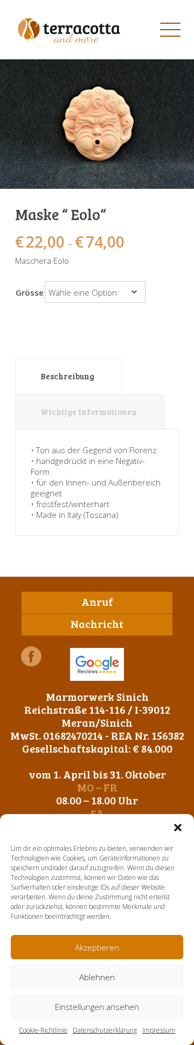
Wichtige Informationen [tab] (88, 411)
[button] (177, 827)
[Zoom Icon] (97, 124)
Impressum (158, 1030)
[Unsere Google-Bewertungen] (97, 664)
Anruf (97, 601)
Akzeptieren (97, 947)
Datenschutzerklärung (105, 1030)
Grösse (30, 292)
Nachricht (97, 623)
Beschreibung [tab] (67, 376)
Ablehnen (97, 977)
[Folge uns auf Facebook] (31, 656)
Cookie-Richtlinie (43, 1030)
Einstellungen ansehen (97, 1006)
